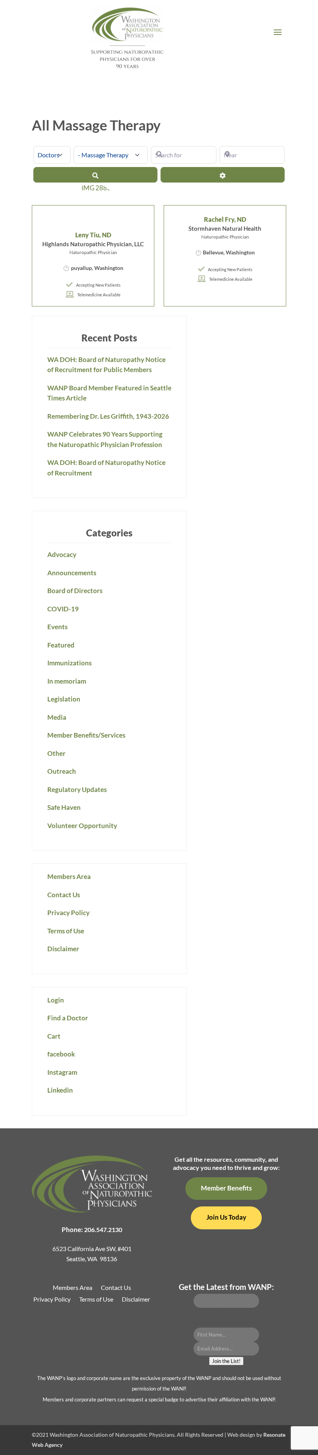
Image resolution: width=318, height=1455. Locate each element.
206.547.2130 (103, 1229)
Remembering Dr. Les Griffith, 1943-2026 (108, 416)
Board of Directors (74, 591)
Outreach (61, 771)
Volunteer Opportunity (82, 825)
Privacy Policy (68, 913)
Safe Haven (64, 807)
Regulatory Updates (77, 789)
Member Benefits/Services (86, 735)
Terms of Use (65, 931)
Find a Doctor (67, 1018)
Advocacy (61, 554)
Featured (60, 645)
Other (56, 753)
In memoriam (66, 681)
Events (57, 627)
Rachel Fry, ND (225, 219)
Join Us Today (226, 1217)
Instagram (62, 1072)
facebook (61, 1054)
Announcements (71, 573)
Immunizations (69, 663)
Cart (53, 1036)
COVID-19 (63, 609)
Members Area (69, 876)
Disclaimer (63, 949)
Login (55, 1000)
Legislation (63, 699)
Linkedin (60, 1090)
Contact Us (63, 895)
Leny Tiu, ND (93, 234)
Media (56, 717)
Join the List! (226, 1361)
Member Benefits (226, 1188)
